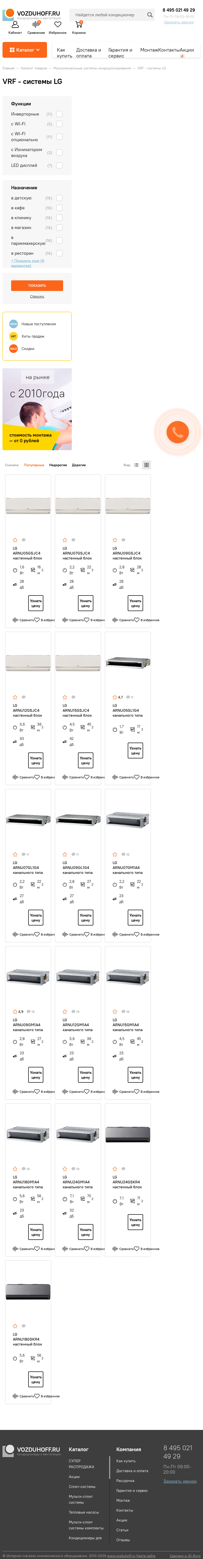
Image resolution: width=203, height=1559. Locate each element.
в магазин (31, 227)
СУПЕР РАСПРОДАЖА (81, 1464)
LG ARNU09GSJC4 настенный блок (127, 553)
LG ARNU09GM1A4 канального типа (28, 1024)
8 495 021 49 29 (179, 10)
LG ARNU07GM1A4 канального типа (128, 867)
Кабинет (15, 31)
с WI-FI (31, 124)
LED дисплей (31, 165)
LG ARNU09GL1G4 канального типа (78, 867)
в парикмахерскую (31, 240)
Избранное (58, 31)
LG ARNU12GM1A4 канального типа (78, 1024)
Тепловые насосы (84, 1512)
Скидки (22, 348)
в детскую (31, 198)
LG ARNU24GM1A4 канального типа (78, 1181)
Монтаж (149, 50)
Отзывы (123, 1540)
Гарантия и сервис (120, 52)
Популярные (34, 465)
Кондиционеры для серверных (85, 1541)
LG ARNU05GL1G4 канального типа (128, 710)
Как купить (64, 52)
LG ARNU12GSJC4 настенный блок (27, 710)
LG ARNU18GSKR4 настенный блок (27, 1339)
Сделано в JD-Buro (185, 1556)
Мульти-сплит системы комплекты (86, 1525)
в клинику (31, 217)
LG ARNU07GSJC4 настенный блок (77, 553)
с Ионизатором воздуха (31, 152)
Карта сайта (145, 1556)
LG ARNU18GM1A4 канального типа (28, 1181)
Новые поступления (33, 324)
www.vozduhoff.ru (121, 1556)
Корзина (79, 30)
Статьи (122, 1530)
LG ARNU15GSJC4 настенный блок (77, 710)
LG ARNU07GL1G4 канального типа (28, 867)
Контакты (169, 50)
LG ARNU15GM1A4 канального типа (128, 1024)
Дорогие (79, 465)
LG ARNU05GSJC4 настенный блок (27, 553)
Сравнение (36, 27)
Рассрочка (125, 1480)
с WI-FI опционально (31, 136)
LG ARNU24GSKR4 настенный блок (127, 1181)
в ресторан (31, 253)
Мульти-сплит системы (81, 1499)
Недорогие (58, 465)
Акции (187, 50)
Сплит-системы (82, 1486)
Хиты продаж (27, 336)
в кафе (31, 208)
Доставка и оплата (88, 52)
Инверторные (31, 114)
